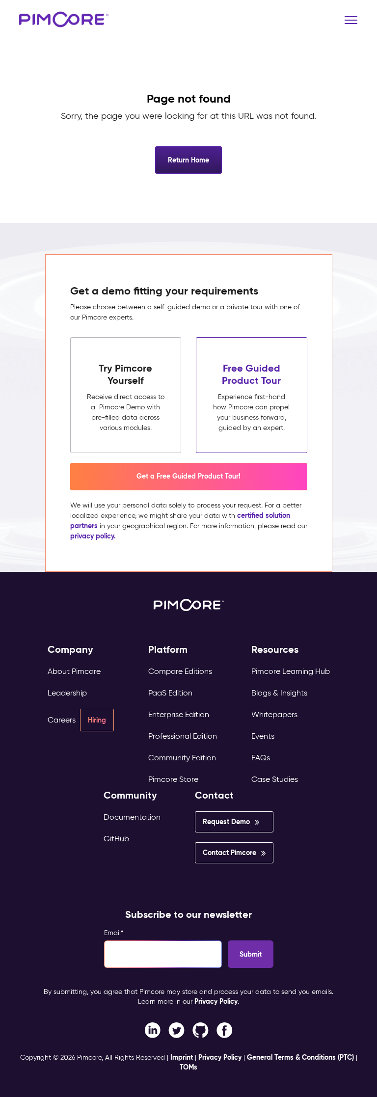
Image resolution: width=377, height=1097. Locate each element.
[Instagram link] (200, 1029)
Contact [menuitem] (214, 795)
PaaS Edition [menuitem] (170, 692)
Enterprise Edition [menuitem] (178, 714)
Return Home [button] (188, 160)
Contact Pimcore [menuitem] (229, 852)
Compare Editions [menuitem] (180, 671)
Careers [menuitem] (62, 719)
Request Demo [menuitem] (226, 821)
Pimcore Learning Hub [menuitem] (290, 671)
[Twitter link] (176, 1029)
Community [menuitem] (130, 795)
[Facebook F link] (152, 1029)
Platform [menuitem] (168, 649)
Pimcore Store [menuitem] (173, 779)
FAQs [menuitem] (260, 757)
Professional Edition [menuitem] (182, 736)
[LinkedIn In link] (224, 1029)
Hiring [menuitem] (97, 720)
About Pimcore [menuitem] (74, 671)
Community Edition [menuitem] (182, 757)
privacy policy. (93, 536)
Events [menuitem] (262, 736)
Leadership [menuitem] (67, 692)
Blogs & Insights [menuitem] (279, 692)
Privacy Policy (216, 1001)
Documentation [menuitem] (132, 817)
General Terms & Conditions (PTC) (300, 1057)
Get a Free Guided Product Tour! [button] (188, 476)
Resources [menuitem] (274, 649)
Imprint (181, 1057)
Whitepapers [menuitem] (274, 714)
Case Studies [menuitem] (274, 779)
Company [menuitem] (70, 649)
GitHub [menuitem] (116, 838)
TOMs (188, 1067)
